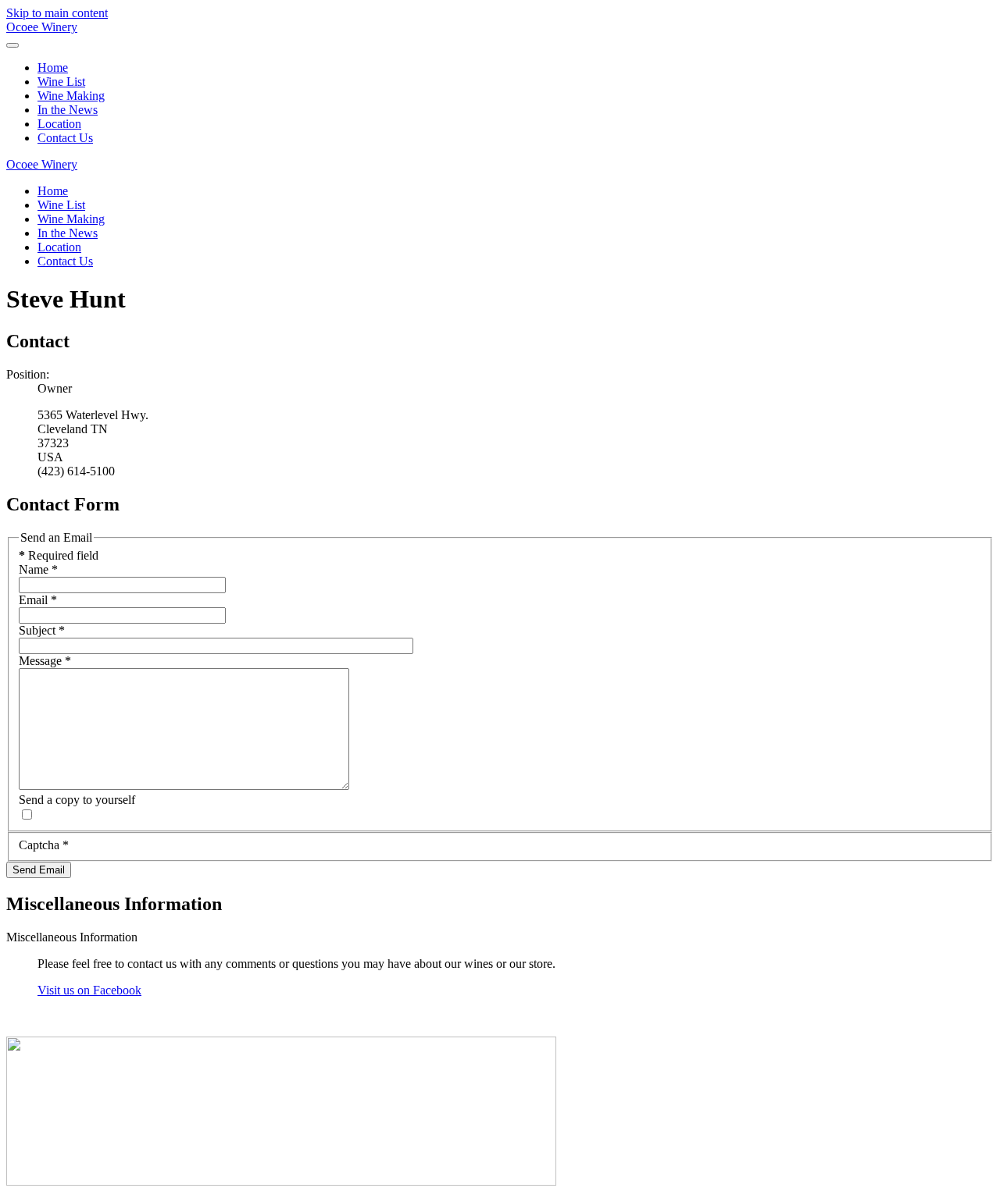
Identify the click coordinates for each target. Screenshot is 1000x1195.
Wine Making (71, 95)
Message (45, 660)
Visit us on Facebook (89, 990)
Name (38, 569)
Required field (58, 555)
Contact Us (65, 137)
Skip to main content (57, 13)
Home (53, 67)
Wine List (61, 81)
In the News (68, 109)
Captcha (44, 845)
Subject (42, 630)
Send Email (38, 870)
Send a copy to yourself (77, 799)
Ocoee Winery (41, 27)
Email (38, 599)
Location (59, 123)
